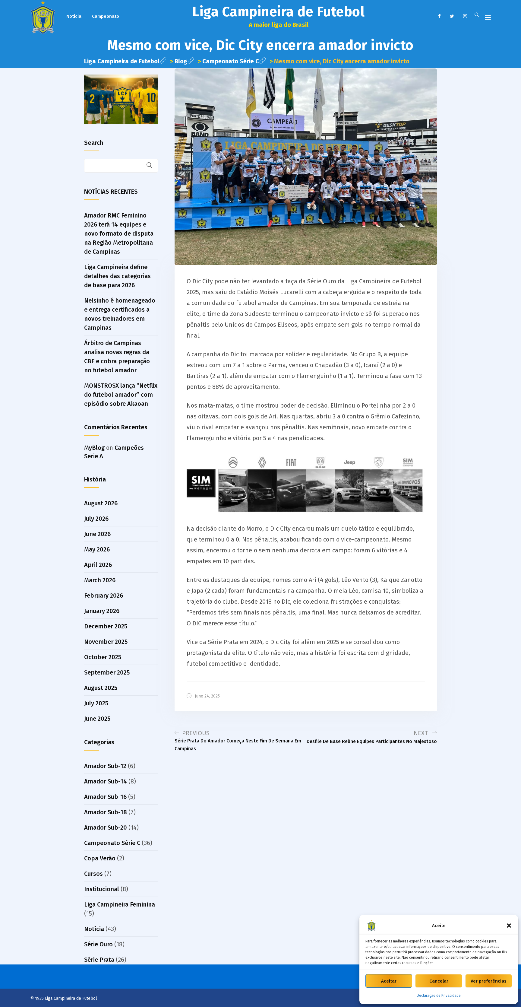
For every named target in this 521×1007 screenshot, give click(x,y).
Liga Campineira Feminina (119, 904)
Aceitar (388, 981)
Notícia (73, 16)
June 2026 (97, 534)
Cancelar (438, 981)
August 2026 (101, 503)
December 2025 (105, 626)
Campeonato (105, 16)
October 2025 (102, 657)
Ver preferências (489, 981)
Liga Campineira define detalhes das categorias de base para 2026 (117, 276)
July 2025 (96, 703)
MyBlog (94, 447)
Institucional (101, 889)
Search (93, 142)
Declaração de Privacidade (439, 995)
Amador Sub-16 (105, 796)
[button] (509, 926)
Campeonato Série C (112, 843)
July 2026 (96, 518)
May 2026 (97, 549)
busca (153, 166)
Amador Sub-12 (105, 766)
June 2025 (97, 718)
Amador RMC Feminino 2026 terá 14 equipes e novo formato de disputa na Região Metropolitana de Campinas (118, 233)
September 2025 (107, 672)
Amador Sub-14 (105, 781)
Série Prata (99, 959)
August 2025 (100, 687)
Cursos (93, 873)
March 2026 (99, 580)
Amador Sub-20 (105, 827)
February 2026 (103, 595)
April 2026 (98, 564)
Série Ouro (98, 944)
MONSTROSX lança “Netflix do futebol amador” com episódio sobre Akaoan (120, 394)
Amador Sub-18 (105, 812)
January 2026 (101, 611)
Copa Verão (99, 858)
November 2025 (106, 641)
